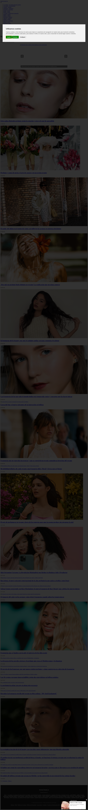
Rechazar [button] (15, 37)
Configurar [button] (22, 37)
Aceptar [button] (9, 37)
